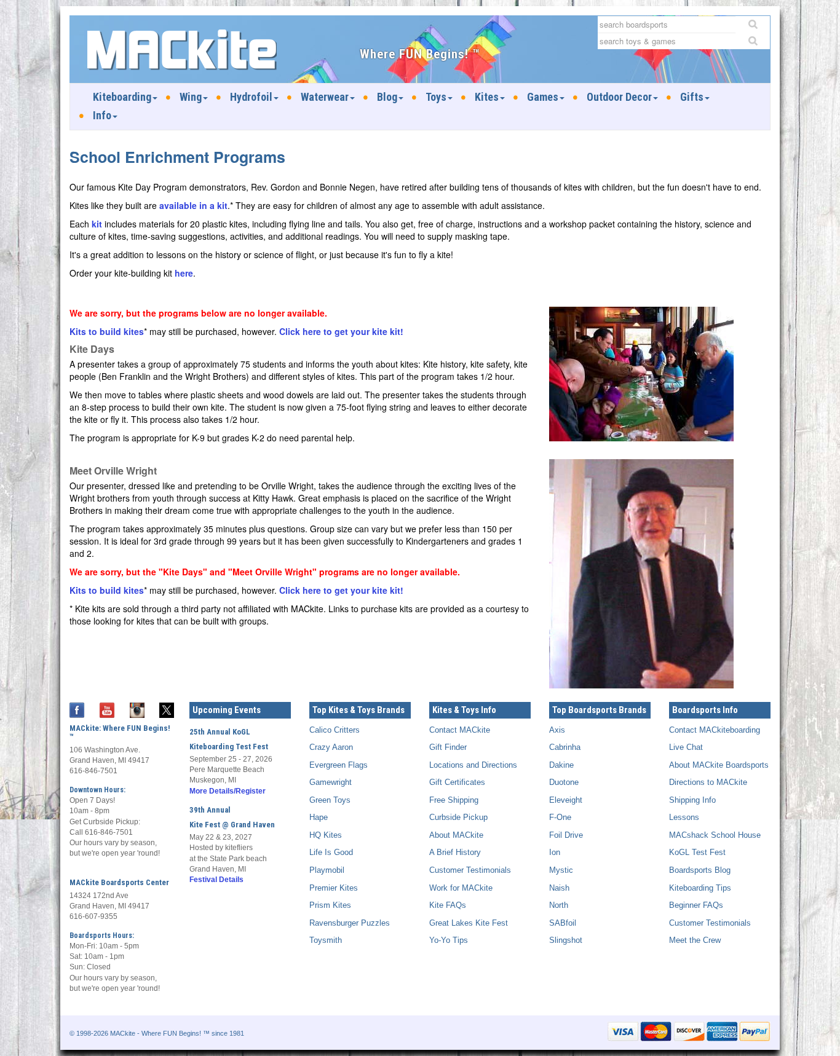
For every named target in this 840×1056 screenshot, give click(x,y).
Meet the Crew (695, 940)
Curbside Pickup (458, 817)
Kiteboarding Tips (700, 887)
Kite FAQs (447, 905)
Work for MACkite (461, 887)
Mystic (561, 870)
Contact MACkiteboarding (714, 730)
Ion (554, 852)
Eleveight (565, 800)
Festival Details (216, 879)
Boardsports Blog (700, 870)
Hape (318, 817)
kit (97, 224)
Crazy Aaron (331, 747)
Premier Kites (333, 887)
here (184, 273)
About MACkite (456, 835)
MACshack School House (715, 835)
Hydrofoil (251, 96)
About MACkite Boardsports (719, 765)
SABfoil (562, 923)
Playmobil (326, 870)
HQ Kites (325, 835)
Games (542, 96)
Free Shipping (453, 800)
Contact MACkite (459, 730)
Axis (557, 730)
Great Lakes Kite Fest (468, 923)
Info (102, 115)
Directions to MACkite (708, 782)
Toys (436, 96)
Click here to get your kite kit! (341, 331)
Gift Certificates (457, 782)
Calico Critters (334, 730)
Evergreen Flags (338, 765)
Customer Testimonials (470, 870)
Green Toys (330, 800)
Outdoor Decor (619, 96)
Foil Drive (566, 835)
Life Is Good (331, 852)
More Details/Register (227, 791)
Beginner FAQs (696, 905)
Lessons (684, 817)
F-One (560, 817)
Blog (387, 96)
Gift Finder (448, 747)
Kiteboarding (122, 96)
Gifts (691, 96)
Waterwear (325, 96)
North (558, 905)
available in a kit (193, 205)
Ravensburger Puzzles (349, 923)
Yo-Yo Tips (448, 940)
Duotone (564, 782)
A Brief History (455, 852)
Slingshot (565, 940)
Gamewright (330, 782)
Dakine (561, 765)
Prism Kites (330, 905)
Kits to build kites (106, 331)
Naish (559, 887)
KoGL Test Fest (697, 852)
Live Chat (686, 747)
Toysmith (325, 940)
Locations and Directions (473, 765)
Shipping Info (692, 800)
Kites (487, 96)
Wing (191, 96)
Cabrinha (564, 747)
